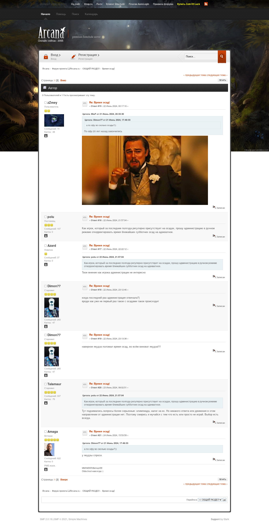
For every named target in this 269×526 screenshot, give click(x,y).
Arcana (73, 33)
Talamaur (54, 384)
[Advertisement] (179, 35)
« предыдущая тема (194, 75)
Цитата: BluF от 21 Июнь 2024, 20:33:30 (103, 113)
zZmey (52, 102)
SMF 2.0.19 (46, 519)
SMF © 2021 (60, 519)
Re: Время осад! (99, 102)
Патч (99, 4)
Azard (51, 245)
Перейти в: (191, 499)
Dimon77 (54, 286)
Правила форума (163, 4)
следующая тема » (217, 75)
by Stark (220, 519)
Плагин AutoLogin (139, 4)
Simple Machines (78, 519)
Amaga (52, 431)
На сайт (75, 4)
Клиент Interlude (115, 4)
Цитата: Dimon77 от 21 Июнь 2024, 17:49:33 (107, 119)
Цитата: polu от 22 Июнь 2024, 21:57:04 (103, 256)
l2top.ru (88, 4)
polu (50, 216)
